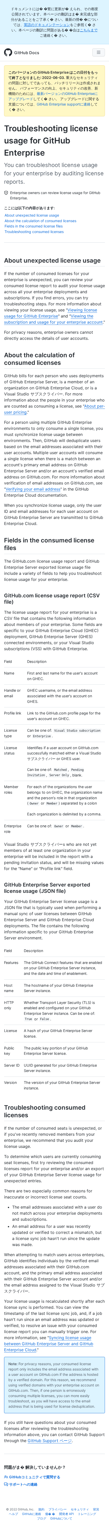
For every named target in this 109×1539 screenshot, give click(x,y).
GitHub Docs (26, 52)
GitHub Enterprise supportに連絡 (63, 104)
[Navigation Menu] (98, 52)
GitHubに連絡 (31, 1514)
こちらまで (89, 30)
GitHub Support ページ (50, 1440)
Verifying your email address (33, 489)
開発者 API (66, 1514)
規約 (41, 1509)
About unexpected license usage (32, 215)
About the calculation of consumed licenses (40, 221)
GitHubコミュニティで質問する (34, 1477)
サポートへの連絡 (23, 1484)
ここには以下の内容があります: (29, 208)
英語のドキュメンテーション (47, 25)
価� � (50, 1514)
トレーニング (87, 1514)
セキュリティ (80, 1509)
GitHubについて (61, 1518)
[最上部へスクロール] (98, 1528)
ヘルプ (13, 1514)
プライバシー (57, 1509)
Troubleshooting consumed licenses (34, 231)
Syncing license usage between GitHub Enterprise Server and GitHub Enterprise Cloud (48, 1343)
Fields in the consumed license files (34, 226)
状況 (96, 1509)
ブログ (41, 1518)
